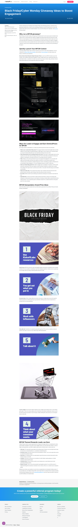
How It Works (7, 508)
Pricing (31, 1)
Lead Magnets (25, 517)
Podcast (41, 506)
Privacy (18, 524)
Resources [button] (35, 1)
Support (41, 510)
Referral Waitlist (25, 513)
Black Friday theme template (30, 52)
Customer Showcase (61, 508)
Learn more (43, 496)
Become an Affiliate (61, 506)
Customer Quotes (60, 510)
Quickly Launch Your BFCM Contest (11, 28)
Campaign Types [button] (16, 1)
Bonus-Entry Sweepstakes (27, 510)
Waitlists (24, 512)
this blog (56, 28)
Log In (64, 1)
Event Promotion (25, 519)
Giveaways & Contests (26, 506)
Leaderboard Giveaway (26, 508)
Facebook (59, 513)
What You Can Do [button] (24, 1)
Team (58, 512)
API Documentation (43, 512)
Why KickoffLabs (8, 506)
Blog (41, 508)
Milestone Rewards (26, 515)
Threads (59, 515)
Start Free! (70, 1)
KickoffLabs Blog (8, 7)
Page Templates (8, 510)
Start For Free (34, 496)
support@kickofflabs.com (39, 472)
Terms (14, 524)
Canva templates (44, 52)
